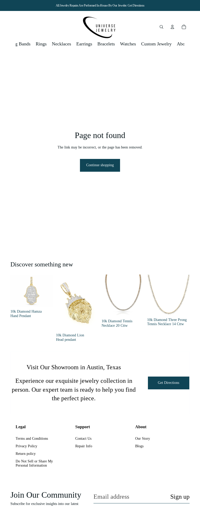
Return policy (26, 454)
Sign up (180, 496)
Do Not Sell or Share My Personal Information (34, 463)
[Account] (172, 27)
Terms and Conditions (32, 438)
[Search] (161, 27)
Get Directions (136, 5)
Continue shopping (100, 165)
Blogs (139, 446)
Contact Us (83, 438)
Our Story (142, 438)
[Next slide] (47, 291)
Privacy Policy (26, 446)
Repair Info (83, 446)
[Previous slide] (16, 291)
